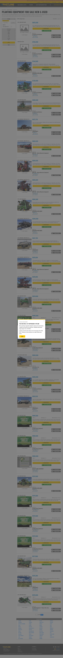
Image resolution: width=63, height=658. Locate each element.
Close (22, 336)
